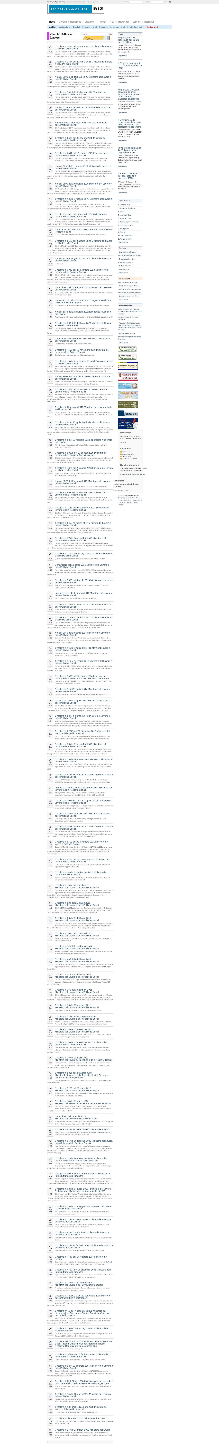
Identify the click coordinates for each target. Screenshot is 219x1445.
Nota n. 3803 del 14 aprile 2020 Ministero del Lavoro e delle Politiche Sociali (82, 377)
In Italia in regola (125, 266)
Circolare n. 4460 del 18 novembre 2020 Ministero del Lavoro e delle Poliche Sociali (82, 351)
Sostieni (136, 22)
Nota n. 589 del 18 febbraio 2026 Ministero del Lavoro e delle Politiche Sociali (83, 78)
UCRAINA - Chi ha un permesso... (130, 289)
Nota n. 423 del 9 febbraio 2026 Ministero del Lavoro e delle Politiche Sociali (82, 108)
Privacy (102, 22)
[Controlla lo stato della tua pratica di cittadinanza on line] (128, 388)
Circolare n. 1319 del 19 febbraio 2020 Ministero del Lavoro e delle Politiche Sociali (81, 390)
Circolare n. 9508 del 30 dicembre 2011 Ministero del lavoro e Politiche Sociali (81, 842)
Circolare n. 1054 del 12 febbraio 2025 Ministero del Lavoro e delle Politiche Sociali (81, 215)
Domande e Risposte (129, 459)
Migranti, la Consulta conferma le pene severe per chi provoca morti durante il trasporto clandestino (129, 94)
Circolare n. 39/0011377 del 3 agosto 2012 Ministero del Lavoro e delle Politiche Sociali (83, 801)
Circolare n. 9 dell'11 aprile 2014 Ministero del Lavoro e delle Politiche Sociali (82, 690)
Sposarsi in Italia (125, 218)
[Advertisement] (142, 9)
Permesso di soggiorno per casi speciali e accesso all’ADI (129, 175)
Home (52, 22)
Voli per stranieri (126, 239)
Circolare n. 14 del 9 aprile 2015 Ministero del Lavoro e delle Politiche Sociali (82, 649)
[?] (170, 2)
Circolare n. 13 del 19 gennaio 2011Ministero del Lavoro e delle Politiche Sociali (77, 1006)
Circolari (76, 27)
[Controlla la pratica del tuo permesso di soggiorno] (128, 370)
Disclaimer (90, 22)
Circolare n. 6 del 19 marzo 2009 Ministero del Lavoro (82, 1129)
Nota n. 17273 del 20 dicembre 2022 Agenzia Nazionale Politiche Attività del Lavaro (83, 301)
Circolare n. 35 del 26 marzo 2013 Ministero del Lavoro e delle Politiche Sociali (83, 760)
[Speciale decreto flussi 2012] (128, 398)
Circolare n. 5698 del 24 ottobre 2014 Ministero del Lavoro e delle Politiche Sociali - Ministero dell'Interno (82, 677)
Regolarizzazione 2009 (127, 259)
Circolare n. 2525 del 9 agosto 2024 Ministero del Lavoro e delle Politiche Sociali (83, 242)
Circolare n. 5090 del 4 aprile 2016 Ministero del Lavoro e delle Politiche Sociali (84, 581)
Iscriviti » (123, 442)
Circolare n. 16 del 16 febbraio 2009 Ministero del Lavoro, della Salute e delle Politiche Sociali (84, 1142)
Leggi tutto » (122, 56)
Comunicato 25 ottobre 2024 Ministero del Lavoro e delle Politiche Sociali (83, 230)
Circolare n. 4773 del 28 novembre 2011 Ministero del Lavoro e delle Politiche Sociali (82, 860)
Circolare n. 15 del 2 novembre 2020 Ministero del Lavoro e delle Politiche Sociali (84, 362)
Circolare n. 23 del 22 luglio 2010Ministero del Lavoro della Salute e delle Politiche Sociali (83, 1058)
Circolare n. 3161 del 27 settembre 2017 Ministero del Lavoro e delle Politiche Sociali (82, 508)
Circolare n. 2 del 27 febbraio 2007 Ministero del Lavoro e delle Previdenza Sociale (84, 1246)
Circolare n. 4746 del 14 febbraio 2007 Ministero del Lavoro (81, 1258)
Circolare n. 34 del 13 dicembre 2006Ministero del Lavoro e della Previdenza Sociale (79, 1283)
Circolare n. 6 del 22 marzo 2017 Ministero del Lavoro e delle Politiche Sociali (83, 524)
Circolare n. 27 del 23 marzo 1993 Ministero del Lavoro (82, 1430)
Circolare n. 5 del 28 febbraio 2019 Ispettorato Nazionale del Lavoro (83, 441)
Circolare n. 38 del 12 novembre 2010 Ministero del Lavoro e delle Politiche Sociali (81, 1043)
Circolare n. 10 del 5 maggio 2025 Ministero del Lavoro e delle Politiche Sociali (83, 200)
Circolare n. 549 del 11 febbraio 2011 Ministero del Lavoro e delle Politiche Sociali (77, 947)
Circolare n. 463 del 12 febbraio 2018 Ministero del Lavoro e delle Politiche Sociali (80, 493)
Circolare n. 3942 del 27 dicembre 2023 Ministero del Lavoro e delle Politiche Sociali (81, 271)
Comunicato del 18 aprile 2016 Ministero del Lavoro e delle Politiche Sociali (82, 566)
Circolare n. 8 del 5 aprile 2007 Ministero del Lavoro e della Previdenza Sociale (82, 1233)
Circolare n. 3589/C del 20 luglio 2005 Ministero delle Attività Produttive (81, 1329)
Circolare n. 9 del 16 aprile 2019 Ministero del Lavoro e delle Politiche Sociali (82, 423)
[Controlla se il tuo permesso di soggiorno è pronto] (128, 380)
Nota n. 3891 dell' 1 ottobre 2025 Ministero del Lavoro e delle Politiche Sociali (83, 167)
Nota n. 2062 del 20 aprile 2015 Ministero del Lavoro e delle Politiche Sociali (82, 634)
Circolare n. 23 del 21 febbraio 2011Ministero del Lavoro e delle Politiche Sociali (77, 919)
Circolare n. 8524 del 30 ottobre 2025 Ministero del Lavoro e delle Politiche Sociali (80, 139)
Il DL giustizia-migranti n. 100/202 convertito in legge (130, 65)
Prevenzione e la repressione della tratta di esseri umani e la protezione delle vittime (129, 123)
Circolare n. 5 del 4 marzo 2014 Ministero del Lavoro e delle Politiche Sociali (82, 717)
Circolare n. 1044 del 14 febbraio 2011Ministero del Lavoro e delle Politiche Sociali (77, 934)
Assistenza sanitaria (126, 225)
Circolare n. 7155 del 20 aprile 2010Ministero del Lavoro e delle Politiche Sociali (77, 1089)
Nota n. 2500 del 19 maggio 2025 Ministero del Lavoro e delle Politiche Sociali (83, 184)
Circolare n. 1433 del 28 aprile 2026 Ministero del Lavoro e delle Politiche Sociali (83, 47)
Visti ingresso (124, 229)
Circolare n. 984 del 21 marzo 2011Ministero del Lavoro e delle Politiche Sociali (77, 904)
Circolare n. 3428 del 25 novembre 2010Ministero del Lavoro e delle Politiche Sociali (77, 1017)
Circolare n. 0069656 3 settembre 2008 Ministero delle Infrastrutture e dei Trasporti (82, 1174)
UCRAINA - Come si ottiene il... (129, 286)
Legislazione (64, 27)
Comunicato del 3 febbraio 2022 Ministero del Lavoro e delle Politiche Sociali (82, 339)
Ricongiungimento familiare (129, 222)
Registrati (149, 22)
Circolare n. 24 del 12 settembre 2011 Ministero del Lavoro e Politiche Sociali (80, 873)
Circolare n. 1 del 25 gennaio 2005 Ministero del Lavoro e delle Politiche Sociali (84, 1367)
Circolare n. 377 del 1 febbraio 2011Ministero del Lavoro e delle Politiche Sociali (77, 975)
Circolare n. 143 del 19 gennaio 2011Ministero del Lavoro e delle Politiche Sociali (77, 991)
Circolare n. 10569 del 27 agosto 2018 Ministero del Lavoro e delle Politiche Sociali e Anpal (81, 454)
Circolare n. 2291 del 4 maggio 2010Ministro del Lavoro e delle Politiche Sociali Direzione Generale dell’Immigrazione (81, 1075)
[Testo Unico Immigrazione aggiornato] (128, 408)
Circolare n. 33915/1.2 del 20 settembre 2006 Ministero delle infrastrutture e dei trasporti (83, 1296)
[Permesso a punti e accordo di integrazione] (128, 429)
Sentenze (86, 27)
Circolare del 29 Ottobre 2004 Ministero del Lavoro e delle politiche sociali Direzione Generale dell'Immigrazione (84, 1382)
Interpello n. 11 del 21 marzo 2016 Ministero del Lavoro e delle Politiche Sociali (83, 594)
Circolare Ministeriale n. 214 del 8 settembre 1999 (80, 1418)
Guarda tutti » (123, 242)
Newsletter (123, 22)
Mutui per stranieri (127, 235)
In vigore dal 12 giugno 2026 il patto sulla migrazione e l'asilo (129, 150)
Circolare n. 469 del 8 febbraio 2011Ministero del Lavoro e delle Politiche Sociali (77, 960)
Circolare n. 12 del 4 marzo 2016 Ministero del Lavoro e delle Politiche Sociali (83, 605)
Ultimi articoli (126, 452)
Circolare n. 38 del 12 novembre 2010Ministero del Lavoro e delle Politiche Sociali (77, 1030)
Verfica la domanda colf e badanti (130, 256)
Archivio (53, 27)
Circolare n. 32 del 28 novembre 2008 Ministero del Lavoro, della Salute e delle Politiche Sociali (81, 1159)
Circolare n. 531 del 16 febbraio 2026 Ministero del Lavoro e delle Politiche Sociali (80, 93)
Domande (103, 27)
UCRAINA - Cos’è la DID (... (128, 296)
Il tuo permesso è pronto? (128, 252)
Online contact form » (120, 490)
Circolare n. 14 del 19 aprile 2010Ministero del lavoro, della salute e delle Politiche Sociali (83, 1102)
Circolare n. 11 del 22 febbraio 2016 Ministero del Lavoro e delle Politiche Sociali (83, 618)
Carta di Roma (124, 269)
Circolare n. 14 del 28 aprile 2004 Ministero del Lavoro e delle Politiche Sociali (83, 1395)
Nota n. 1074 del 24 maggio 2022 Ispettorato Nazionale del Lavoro (83, 312)
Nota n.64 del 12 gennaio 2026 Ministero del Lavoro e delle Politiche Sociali (82, 123)
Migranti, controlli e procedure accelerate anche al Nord (128, 39)
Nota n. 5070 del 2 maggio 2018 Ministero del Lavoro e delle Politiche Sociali (82, 482)
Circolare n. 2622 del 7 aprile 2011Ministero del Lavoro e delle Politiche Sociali (77, 886)
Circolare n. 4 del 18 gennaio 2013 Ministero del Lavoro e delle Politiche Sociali (84, 775)
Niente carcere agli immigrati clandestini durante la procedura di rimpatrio (130, 311)
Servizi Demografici (135, 27)
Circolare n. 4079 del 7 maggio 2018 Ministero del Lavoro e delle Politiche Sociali (84, 469)
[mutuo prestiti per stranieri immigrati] (128, 415)
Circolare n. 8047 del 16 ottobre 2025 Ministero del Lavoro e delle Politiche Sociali (80, 154)
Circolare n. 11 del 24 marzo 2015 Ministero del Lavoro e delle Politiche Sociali (83, 662)
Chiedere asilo (125, 205)
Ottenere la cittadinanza (128, 208)
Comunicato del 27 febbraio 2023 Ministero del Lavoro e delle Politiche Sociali (83, 288)
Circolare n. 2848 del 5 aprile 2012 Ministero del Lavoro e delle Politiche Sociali (84, 827)
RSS (112, 22)
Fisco (121, 212)
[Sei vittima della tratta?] (127, 359)
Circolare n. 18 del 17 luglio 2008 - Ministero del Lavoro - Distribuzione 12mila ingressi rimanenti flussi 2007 (83, 1190)
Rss (135, 502)
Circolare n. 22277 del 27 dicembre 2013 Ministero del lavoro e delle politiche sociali (82, 732)
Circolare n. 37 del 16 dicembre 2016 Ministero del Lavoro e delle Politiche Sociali (80, 539)
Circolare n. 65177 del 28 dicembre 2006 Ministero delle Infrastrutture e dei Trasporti (83, 1270)
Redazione (75, 22)
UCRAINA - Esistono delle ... (129, 282)
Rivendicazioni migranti (127, 333)
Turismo (122, 232)
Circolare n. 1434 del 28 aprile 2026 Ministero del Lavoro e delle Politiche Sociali (83, 62)
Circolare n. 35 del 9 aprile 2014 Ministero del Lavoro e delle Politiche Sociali (82, 701)
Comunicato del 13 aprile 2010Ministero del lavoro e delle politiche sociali (76, 1117)
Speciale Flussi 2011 (126, 262)
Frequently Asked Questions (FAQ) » (132, 474)
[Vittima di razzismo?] (127, 351)
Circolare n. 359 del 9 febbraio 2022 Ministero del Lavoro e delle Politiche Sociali (83, 324)
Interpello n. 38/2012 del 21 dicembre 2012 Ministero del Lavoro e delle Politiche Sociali (83, 788)
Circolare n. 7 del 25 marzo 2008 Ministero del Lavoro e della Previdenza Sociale (83, 1220)
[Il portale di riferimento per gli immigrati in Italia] (75, 11)
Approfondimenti (117, 27)
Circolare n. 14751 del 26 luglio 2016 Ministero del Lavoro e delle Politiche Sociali (84, 554)
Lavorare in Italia (125, 215)
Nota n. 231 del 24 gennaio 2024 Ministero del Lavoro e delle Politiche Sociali (83, 259)
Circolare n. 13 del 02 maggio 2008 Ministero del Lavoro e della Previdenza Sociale (83, 1207)
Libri (95, 27)
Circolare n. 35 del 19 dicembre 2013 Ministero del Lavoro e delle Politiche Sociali (80, 745)
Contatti (63, 22)
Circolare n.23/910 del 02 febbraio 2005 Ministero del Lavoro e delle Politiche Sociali (81, 1355)
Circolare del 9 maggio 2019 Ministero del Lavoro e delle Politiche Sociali (83, 408)
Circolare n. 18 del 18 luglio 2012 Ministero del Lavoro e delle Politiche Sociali (83, 814)
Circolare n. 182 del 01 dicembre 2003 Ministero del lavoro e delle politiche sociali (81, 1408)
